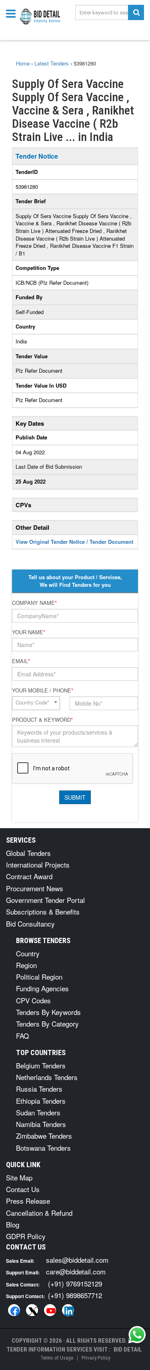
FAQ (22, 1036)
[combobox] (36, 703)
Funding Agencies (42, 988)
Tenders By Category (47, 1024)
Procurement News (34, 888)
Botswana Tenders (43, 1148)
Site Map (19, 1177)
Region (26, 965)
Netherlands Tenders (47, 1077)
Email (21, 661)
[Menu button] (13, 13)
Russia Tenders (39, 1089)
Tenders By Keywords (48, 1012)
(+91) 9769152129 (75, 1283)
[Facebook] (14, 1310)
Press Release (28, 1201)
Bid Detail (128, 1349)
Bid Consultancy (30, 924)
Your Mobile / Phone (42, 690)
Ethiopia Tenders (41, 1101)
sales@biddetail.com (77, 1260)
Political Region (39, 977)
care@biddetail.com (76, 1271)
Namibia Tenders (41, 1124)
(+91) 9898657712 (75, 1295)
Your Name (28, 632)
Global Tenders (28, 853)
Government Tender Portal (45, 900)
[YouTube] (50, 1310)
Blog (12, 1224)
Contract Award (29, 876)
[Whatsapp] (137, 1335)
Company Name (34, 602)
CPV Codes (33, 1000)
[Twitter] (32, 1310)
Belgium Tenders (41, 1065)
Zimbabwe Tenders (44, 1136)
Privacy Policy (96, 1358)
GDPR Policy (26, 1236)
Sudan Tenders (38, 1112)
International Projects (38, 865)
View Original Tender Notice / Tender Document (74, 541)
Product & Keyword (42, 719)
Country (28, 953)
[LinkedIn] (68, 1310)
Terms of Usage (56, 1358)
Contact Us (23, 1189)
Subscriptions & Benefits (43, 912)
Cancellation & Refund (39, 1213)
